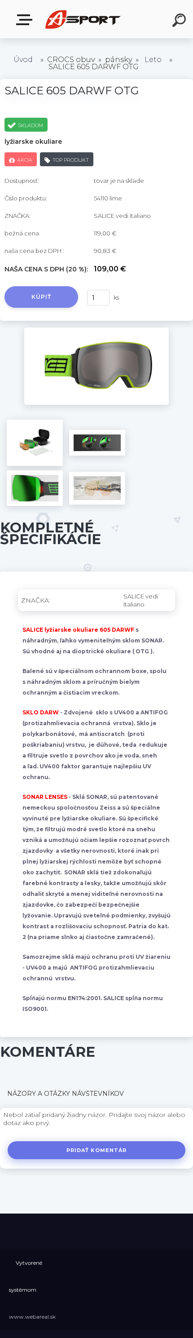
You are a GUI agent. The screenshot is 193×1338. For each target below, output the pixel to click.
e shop (26, 20)
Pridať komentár (96, 1150)
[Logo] (83, 19)
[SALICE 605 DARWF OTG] (96, 331)
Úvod (23, 59)
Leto (153, 59)
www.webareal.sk (32, 1316)
